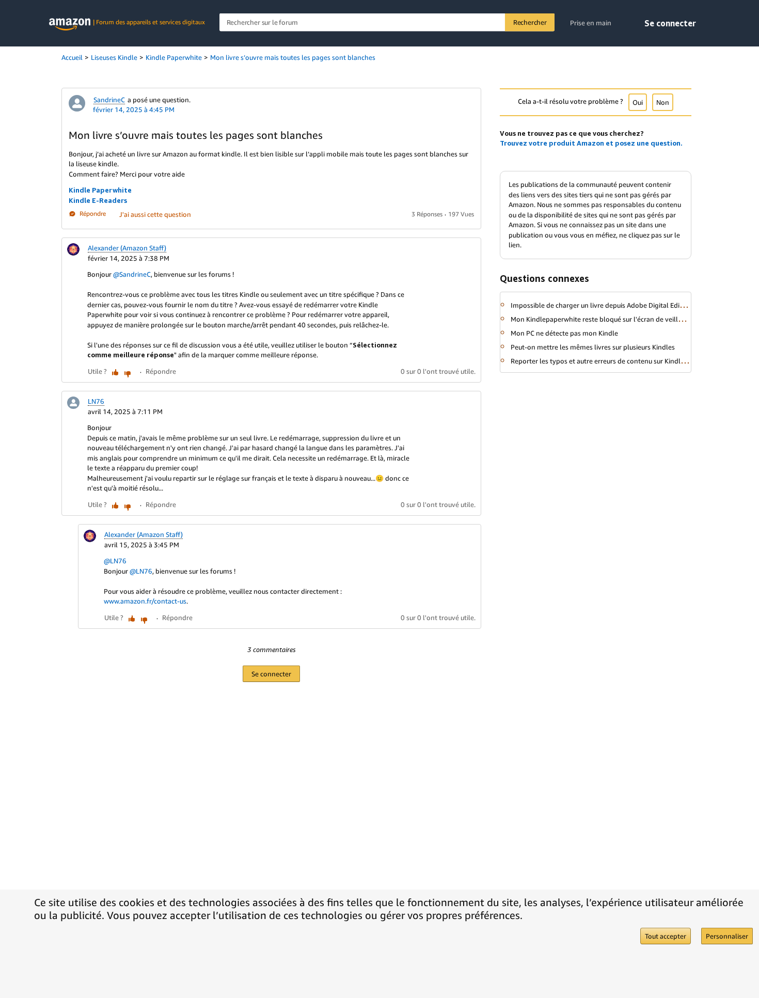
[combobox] (387, 22)
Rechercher (530, 22)
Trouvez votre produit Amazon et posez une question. (591, 143)
